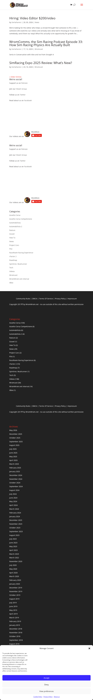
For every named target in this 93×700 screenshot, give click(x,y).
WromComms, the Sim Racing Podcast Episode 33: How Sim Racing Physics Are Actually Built (46, 43)
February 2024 (15, 513)
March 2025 (14, 464)
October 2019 (14, 595)
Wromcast (39, 49)
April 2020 (13, 573)
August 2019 (14, 599)
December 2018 (15, 629)
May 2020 (13, 569)
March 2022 (14, 557)
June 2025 (13, 453)
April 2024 (13, 505)
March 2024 (14, 509)
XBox (11, 283)
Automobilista (15, 223)
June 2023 (13, 542)
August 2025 (14, 445)
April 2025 (13, 460)
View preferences (46, 691)
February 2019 (15, 621)
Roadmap (13, 260)
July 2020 (13, 565)
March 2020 (14, 576)
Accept (46, 678)
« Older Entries (15, 77)
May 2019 (13, 610)
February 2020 (15, 580)
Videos (12, 271)
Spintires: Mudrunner (18, 264)
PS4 (10, 249)
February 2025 (15, 468)
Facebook (28, 100)
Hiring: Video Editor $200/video (32, 18)
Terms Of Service (46, 298)
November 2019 (15, 591)
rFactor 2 (12, 256)
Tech (11, 267)
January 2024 (14, 516)
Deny (46, 684)
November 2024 (15, 479)
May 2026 (13, 430)
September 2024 (16, 486)
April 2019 (13, 614)
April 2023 (13, 550)
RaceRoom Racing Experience (21, 252)
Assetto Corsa (14, 215)
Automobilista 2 (15, 226)
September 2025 (16, 441)
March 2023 (14, 554)
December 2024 (15, 475)
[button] (89, 648)
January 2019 (14, 625)
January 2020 (14, 584)
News (37, 22)
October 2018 (14, 636)
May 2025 (13, 456)
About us (57, 697)
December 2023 (15, 520)
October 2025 (14, 438)
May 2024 (13, 501)
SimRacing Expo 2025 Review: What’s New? (40, 63)
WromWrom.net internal (19, 279)
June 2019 (13, 606)
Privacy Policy (48, 697)
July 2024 (13, 494)
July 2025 (13, 449)
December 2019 (15, 587)
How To (12, 237)
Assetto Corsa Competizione (20, 219)
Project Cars (14, 245)
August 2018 (14, 644)
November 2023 (15, 524)
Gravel (12, 234)
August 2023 (14, 535)
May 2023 (13, 546)
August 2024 (14, 490)
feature (12, 230)
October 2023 (14, 528)
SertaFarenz (16, 22)
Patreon (24, 83)
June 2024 (13, 498)
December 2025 (15, 434)
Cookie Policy (37, 697)
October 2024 (14, 483)
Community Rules (23, 298)
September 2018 (16, 640)
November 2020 (15, 561)
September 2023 (16, 531)
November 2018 (15, 632)
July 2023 (13, 539)
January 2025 (14, 471)
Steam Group (21, 89)
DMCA (34, 298)
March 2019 (14, 617)
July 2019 (13, 602)
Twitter (23, 95)
